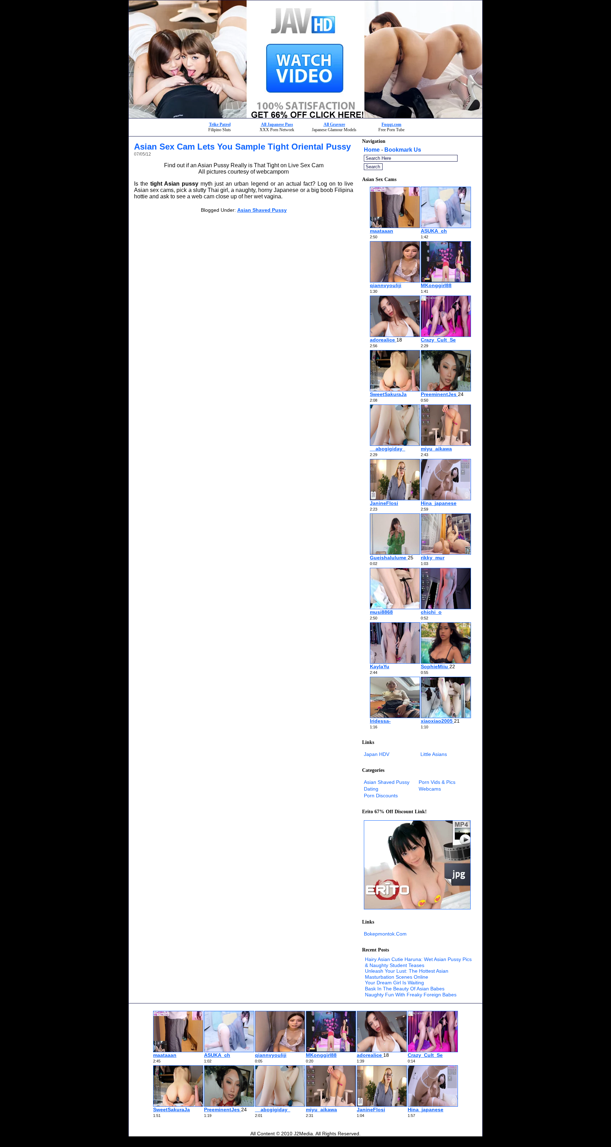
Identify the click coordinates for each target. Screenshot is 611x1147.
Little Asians (433, 754)
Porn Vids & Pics (437, 782)
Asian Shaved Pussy (262, 210)
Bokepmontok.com (385, 934)
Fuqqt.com (391, 124)
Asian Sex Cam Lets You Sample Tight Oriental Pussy (242, 146)
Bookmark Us (402, 150)
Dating (371, 789)
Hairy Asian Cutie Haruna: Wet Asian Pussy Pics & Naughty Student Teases (418, 962)
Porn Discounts (381, 795)
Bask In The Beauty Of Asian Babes (404, 988)
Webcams (430, 789)
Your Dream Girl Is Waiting (394, 982)
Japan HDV (376, 754)
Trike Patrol (220, 124)
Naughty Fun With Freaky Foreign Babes (410, 994)
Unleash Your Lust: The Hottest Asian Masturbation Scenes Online (406, 974)
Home (372, 150)
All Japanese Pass (277, 124)
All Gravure (334, 124)
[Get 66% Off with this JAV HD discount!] (305, 116)
